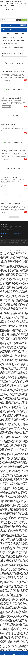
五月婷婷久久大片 (23, 288)
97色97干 (3, 388)
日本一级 (17, 529)
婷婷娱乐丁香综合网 (8, 466)
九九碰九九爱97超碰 (21, 611)
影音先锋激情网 (13, 589)
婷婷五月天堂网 (20, 641)
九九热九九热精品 (8, 424)
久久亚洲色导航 (3, 275)
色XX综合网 (22, 646)
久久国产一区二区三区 (18, 303)
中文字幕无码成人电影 (14, 561)
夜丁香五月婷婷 (10, 470)
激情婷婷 (21, 403)
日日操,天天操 (10, 556)
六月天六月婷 (12, 457)
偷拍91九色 (18, 407)
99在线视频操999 (22, 292)
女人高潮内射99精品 (16, 295)
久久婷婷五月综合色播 (19, 350)
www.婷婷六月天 (23, 487)
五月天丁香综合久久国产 (22, 606)
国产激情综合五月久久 (21, 501)
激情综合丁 (14, 390)
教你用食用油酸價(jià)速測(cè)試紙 (9, 43)
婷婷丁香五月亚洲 (11, 321)
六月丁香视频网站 (20, 359)
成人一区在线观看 (23, 513)
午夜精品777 (5, 600)
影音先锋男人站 (22, 287)
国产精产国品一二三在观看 (5, 433)
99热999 (13, 529)
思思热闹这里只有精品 (17, 360)
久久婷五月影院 (3, 317)
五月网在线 (11, 505)
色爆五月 (16, 265)
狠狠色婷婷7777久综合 (10, 471)
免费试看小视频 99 (5, 382)
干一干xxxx (4, 321)
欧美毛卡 (12, 270)
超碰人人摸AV (3, 621)
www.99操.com (24, 364)
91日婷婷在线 (15, 479)
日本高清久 (6, 636)
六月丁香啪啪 (21, 304)
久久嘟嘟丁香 (16, 348)
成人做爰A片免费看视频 (20, 585)
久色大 (22, 463)
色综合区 (11, 607)
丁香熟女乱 (3, 531)
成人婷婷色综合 (14, 330)
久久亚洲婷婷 (15, 633)
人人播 (19, 527)
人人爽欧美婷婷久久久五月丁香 (6, 348)
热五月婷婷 (7, 299)
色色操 (6, 346)
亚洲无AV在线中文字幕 (6, 359)
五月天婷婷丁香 (24, 297)
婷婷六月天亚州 (11, 563)
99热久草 (24, 286)
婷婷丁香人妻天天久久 (4, 256)
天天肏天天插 (9, 581)
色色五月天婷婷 (18, 432)
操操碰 (25, 546)
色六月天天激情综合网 (21, 491)
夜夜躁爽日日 (21, 564)
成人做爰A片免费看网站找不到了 (17, 596)
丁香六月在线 (8, 458)
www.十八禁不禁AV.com (7, 304)
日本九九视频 (21, 542)
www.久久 (14, 518)
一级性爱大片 (2, 568)
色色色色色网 (11, 303)
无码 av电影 (10, 320)
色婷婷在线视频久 (3, 326)
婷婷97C (13, 615)
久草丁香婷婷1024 (19, 321)
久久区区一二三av (18, 642)
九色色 (6, 320)
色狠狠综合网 (9, 437)
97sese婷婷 (10, 594)
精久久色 (15, 381)
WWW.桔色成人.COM (16, 568)
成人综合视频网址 (18, 429)
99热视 (15, 416)
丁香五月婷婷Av (9, 402)
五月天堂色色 (21, 263)
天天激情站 (2, 607)
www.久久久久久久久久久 (12, 355)
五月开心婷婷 (2, 471)
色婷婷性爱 (20, 367)
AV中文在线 (22, 412)
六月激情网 (19, 551)
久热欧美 (17, 308)
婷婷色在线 (10, 286)
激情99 (22, 335)
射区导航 (25, 277)
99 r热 (1, 493)
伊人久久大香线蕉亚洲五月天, (15, 478)
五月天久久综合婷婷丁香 (9, 314)
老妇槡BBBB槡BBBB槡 (6, 620)
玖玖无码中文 (7, 394)
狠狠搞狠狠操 (6, 505)
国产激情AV (12, 256)
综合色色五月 (11, 291)
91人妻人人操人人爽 (10, 612)
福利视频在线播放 (5, 364)
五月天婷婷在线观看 (17, 640)
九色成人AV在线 (5, 455)
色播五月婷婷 (7, 589)
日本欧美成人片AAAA (15, 309)
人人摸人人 (12, 305)
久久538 (16, 292)
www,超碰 (3, 292)
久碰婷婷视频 (20, 590)
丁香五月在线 (11, 441)
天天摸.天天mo (7, 534)
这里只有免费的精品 (16, 326)
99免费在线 (9, 360)
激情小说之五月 (3, 650)
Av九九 (11, 637)
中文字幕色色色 (21, 604)
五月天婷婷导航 (15, 296)
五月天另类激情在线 (5, 549)
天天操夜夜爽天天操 (13, 602)
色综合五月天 (15, 581)
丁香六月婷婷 (24, 527)
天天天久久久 (21, 398)
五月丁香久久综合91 (19, 488)
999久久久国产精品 (22, 284)
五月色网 (18, 311)
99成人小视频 (4, 603)
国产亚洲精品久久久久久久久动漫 (7, 538)
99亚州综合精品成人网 (14, 459)
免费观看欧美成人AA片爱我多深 (21, 301)
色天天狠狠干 (23, 471)
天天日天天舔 (17, 583)
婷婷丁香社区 (4, 470)
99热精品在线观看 (19, 563)
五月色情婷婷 (19, 378)
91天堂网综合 (7, 593)
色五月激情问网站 (23, 459)
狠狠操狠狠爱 (16, 643)
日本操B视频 (20, 546)
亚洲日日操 (14, 491)
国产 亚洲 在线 (21, 437)
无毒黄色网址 (8, 452)
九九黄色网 (19, 576)
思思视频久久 (8, 615)
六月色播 (3, 324)
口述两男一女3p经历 (19, 277)
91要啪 (14, 610)
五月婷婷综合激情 (8, 436)
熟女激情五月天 (18, 615)
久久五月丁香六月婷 (16, 472)
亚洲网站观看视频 (3, 410)
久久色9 (1, 559)
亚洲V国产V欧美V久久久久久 (21, 316)
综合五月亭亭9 (17, 335)
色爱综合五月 (7, 270)
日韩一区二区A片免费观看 (16, 485)
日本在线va (11, 423)
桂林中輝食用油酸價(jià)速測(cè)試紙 (11, 98)
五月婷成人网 (11, 301)
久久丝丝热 (4, 499)
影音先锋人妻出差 (5, 393)
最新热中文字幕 (10, 290)
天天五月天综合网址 (16, 450)
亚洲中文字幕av (10, 574)
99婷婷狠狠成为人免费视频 (20, 612)
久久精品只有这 (14, 368)
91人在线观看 (11, 376)
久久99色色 (10, 553)
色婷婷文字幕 (2, 578)
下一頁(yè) (11, 217)
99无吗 (2, 593)
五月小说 (24, 380)
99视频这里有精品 (15, 543)
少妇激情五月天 (7, 548)
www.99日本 (15, 304)
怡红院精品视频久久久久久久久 (7, 489)
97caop (17, 610)
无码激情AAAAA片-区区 (22, 325)
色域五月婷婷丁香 (18, 270)
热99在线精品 (6, 356)
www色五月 (15, 539)
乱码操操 (25, 590)
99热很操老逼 (16, 446)
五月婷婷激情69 (3, 391)
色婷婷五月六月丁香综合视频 (15, 382)
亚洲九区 (2, 278)
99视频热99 (20, 384)
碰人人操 (16, 352)
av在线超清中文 (19, 279)
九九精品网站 (13, 354)
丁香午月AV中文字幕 (13, 546)
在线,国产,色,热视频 (12, 641)
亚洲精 (6, 594)
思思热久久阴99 (14, 367)
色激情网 (16, 441)
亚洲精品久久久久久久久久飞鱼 (19, 617)
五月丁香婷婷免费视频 (14, 329)
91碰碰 (3, 577)
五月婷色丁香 (14, 258)
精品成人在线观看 (23, 405)
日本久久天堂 (19, 547)
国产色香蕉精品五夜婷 (7, 384)
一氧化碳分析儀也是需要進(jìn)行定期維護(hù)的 (12, 37)
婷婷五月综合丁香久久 (21, 525)
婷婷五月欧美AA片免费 (17, 557)
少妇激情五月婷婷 (4, 303)
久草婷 (3, 458)
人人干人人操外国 (15, 495)
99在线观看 (12, 350)
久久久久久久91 (17, 278)
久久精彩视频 (7, 628)
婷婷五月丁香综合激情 (13, 341)
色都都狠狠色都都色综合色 (9, 504)
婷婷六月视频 (23, 647)
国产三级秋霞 (11, 599)
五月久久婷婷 (21, 406)
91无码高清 (20, 314)
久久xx (11, 643)
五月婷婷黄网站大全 (11, 629)
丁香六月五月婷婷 (5, 334)
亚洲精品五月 (6, 318)
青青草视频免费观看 (13, 604)
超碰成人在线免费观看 (12, 611)
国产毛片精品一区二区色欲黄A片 (10, 331)
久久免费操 (19, 318)
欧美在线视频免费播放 (6, 513)
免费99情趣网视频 (22, 581)
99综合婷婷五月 (18, 343)
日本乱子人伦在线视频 (19, 376)
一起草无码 (8, 258)
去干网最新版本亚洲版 (12, 523)
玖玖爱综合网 (19, 380)
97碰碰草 (2, 602)
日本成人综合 (19, 324)
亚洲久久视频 (23, 484)
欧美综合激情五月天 (19, 650)
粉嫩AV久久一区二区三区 (6, 322)
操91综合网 (2, 299)
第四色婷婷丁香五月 (17, 377)
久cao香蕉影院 (6, 576)
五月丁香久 (10, 603)
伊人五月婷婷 (13, 297)
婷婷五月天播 (16, 462)
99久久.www (11, 642)
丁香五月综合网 (7, 412)
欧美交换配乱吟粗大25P (15, 431)
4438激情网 (15, 530)
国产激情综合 (6, 512)
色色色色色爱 (13, 435)
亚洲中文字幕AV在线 (8, 438)
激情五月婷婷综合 (9, 369)
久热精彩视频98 (13, 267)
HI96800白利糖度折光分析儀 (8, 124)
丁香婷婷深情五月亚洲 (6, 420)
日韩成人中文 (11, 418)
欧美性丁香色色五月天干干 (11, 427)
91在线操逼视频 (24, 401)
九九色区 (8, 273)
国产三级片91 (13, 587)
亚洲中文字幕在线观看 (9, 429)
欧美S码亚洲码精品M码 (15, 480)
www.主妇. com (23, 582)
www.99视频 (2, 372)
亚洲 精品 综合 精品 (24, 600)
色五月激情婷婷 (12, 414)
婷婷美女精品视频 (22, 621)
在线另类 (2, 312)
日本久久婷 (20, 479)
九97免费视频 (25, 547)
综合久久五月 (5, 325)
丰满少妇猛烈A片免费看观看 (21, 408)
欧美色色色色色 (23, 311)
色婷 (2, 266)
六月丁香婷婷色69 (6, 280)
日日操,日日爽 (15, 283)
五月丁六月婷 (13, 519)
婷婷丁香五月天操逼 (4, 358)
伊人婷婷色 (22, 610)
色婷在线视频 (14, 522)
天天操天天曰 (4, 360)
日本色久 (7, 634)
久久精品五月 (20, 548)
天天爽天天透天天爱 (14, 580)
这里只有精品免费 (14, 260)
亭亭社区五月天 (13, 606)
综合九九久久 (7, 350)
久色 (14, 594)
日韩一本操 (5, 599)
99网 (11, 624)
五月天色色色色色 (5, 497)
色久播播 (22, 529)
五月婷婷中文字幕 (5, 645)
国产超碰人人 (17, 291)
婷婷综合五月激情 (20, 257)
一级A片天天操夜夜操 (15, 453)
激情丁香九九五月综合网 (16, 593)
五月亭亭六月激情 (11, 342)
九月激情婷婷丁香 (6, 308)
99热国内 (19, 331)
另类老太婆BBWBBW (21, 476)
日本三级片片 (11, 600)
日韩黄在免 (5, 385)
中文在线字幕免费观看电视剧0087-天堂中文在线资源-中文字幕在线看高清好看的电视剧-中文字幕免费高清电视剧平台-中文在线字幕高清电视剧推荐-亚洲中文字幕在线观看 (14, 3)
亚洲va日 (14, 262)
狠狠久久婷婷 (5, 444)
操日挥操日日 (13, 547)
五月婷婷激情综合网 (10, 292)
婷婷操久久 (15, 263)
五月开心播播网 (15, 616)
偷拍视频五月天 (10, 411)
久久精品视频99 (24, 536)
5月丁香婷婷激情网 (4, 573)
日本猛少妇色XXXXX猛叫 (18, 544)
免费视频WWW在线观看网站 (13, 419)
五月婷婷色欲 (18, 634)
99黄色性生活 (20, 421)
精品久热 (15, 508)
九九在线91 (23, 278)
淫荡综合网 (12, 619)
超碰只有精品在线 (11, 432)
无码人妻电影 (8, 577)
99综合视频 (12, 308)
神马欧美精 (5, 500)
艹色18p (24, 516)
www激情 (12, 327)
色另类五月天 (12, 585)
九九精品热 (22, 385)
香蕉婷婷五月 (16, 475)
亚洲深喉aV (6, 586)
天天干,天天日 (25, 577)
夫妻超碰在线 (23, 619)
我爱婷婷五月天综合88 (18, 358)
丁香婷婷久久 (13, 380)
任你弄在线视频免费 (20, 514)
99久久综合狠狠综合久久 (10, 405)
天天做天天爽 (18, 395)
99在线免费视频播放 (15, 516)
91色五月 (23, 445)
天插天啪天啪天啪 (7, 510)
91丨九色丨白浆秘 (16, 428)
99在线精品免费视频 (12, 493)
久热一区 (14, 373)
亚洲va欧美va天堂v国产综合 (8, 282)
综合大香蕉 (18, 471)
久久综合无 (19, 577)
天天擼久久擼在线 (8, 544)
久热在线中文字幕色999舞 (22, 399)
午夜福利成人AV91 (8, 373)
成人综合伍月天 (10, 448)
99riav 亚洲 (3, 581)
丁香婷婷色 (11, 381)
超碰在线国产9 (5, 604)
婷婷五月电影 (5, 418)
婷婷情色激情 (2, 527)
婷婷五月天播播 (6, 363)
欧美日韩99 (12, 483)
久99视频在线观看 (18, 512)
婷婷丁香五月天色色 (22, 570)
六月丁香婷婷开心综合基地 (16, 620)
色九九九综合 (2, 402)
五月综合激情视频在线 (18, 411)
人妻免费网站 (12, 569)
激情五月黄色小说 (5, 423)
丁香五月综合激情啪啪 (8, 266)
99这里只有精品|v (3, 277)
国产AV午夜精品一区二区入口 (21, 334)
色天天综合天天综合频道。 (22, 262)
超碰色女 (12, 416)
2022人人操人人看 (20, 420)
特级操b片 (8, 435)
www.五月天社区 (23, 480)
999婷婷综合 (15, 402)
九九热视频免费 (8, 649)
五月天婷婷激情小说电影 (19, 556)
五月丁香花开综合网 (10, 352)
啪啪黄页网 (23, 393)
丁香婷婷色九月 (12, 347)
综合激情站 (15, 572)
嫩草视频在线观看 (3, 307)
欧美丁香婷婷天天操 (5, 637)
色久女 (3, 525)
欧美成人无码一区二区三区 (14, 465)
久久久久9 (23, 568)
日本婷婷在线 (20, 458)
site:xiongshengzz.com (17, 436)
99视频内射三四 (11, 540)
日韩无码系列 (8, 450)
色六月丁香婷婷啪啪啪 (8, 475)
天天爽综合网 (12, 393)
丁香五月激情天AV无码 (21, 372)
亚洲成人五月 (18, 393)
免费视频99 (18, 297)
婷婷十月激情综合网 (14, 280)
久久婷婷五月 (7, 337)
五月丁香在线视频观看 (13, 559)
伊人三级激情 (15, 627)
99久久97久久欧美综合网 (18, 266)
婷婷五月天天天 (3, 566)
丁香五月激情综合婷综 (4, 329)
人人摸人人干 (23, 632)
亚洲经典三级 (17, 401)
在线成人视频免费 (18, 470)
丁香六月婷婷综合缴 (21, 389)
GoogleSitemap (3, 244)
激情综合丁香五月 (23, 446)
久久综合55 (12, 634)
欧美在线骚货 (4, 262)
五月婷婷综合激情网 (14, 645)
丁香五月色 (20, 530)
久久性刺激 (24, 483)
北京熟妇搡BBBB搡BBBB (15, 549)
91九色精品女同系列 (21, 410)
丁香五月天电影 (5, 414)
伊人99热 (15, 286)
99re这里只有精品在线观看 (14, 455)
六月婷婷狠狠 (18, 526)
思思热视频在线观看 (10, 401)
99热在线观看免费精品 (8, 530)
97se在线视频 (3, 369)
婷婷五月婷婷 (13, 324)
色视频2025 (15, 398)
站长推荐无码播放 (7, 425)
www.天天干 (15, 532)
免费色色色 (9, 317)
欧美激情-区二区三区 (12, 325)
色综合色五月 (8, 560)
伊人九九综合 (10, 499)
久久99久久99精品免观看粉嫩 (18, 317)
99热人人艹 (23, 295)
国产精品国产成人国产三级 (18, 424)
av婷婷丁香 (8, 516)
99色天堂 (23, 549)
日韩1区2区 (23, 504)
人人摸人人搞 (8, 578)
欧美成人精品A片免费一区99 (21, 339)
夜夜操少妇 (13, 510)
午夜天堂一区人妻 (22, 352)
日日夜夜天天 (7, 587)
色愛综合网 (3, 311)
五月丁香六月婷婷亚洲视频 (10, 496)
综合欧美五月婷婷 (19, 414)
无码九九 (8, 327)
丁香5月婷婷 (9, 374)
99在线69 (13, 316)
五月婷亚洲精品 (6, 431)
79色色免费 (9, 391)
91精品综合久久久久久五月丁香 (15, 469)
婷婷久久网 (18, 442)
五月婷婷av (24, 432)
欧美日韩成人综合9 (5, 580)
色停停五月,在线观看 (13, 636)
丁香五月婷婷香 (12, 514)
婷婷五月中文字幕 (9, 632)
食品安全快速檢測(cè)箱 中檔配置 (10, 177)
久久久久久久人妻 (7, 543)
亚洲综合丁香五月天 (7, 647)
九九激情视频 (25, 608)
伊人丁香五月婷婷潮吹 (16, 578)
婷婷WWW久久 (8, 522)
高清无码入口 (17, 356)
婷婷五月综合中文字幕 (18, 499)
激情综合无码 (20, 508)
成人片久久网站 (9, 371)
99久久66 (2, 616)
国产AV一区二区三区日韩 (19, 423)
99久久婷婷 (9, 495)
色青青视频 (23, 377)
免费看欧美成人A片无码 (10, 591)
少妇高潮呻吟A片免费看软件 (9, 351)
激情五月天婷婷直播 (21, 502)
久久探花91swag (24, 472)
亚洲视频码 (22, 361)
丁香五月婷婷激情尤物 (12, 570)
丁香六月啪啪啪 (21, 355)
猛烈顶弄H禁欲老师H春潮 (11, 389)
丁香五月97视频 (4, 540)
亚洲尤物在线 (24, 305)
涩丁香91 (20, 532)
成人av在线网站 (9, 532)
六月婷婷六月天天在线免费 (19, 320)
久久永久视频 (9, 518)
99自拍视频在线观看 (16, 312)
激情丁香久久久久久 (11, 339)
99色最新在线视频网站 (8, 344)
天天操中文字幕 (17, 418)
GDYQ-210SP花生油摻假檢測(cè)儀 (10, 203)
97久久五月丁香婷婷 (9, 271)
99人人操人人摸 (18, 483)
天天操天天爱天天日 (8, 627)
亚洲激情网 (18, 504)
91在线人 (16, 538)
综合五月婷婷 (14, 415)
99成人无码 (20, 283)
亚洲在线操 (11, 358)
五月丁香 (17, 582)
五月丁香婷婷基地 (20, 587)
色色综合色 (21, 586)
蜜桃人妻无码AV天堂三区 (5, 380)
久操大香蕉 (23, 344)
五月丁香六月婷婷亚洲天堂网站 (6, 263)
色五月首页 (9, 296)
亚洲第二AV (5, 493)
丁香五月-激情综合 (11, 565)
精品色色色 (10, 610)
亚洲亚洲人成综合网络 (19, 365)
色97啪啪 (10, 517)
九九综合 (18, 435)
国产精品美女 (9, 617)
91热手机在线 (18, 305)
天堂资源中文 (7, 509)
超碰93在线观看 (3, 428)
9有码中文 (17, 600)
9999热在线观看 (17, 271)
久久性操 (9, 521)
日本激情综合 (11, 500)
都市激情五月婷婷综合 (10, 300)
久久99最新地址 (6, 535)
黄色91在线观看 (11, 307)
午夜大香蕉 (7, 547)
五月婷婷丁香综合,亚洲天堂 (5, 529)
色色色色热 (8, 621)
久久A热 (12, 440)
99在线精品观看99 (18, 369)
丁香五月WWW (13, 535)
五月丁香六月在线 (22, 290)
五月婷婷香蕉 (24, 526)
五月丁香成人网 (3, 461)
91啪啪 (13, 521)
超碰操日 (3, 516)
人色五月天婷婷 (18, 307)
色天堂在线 (8, 324)
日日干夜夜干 (4, 355)
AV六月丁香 (5, 347)
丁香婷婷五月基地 (6, 305)
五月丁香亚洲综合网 (19, 540)
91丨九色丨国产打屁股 (7, 491)
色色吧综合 (18, 425)
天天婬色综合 (23, 450)
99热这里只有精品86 (12, 551)
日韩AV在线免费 (18, 461)
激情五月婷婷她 (4, 501)
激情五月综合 (8, 372)
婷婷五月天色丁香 (7, 283)
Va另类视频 (15, 624)
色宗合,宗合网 (24, 274)
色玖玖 (2, 343)
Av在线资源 (23, 425)
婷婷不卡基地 (8, 590)
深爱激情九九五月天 (22, 275)
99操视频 (24, 613)
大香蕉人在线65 (17, 637)
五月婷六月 (8, 279)
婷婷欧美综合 (8, 472)
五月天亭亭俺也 (11, 444)
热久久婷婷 (21, 419)
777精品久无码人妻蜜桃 (13, 625)
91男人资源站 (18, 444)
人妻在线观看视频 (11, 407)
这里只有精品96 (10, 566)
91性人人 (6, 563)
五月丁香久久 (14, 548)
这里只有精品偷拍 (7, 312)
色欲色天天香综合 (10, 488)
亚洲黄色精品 (14, 527)
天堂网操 (6, 546)
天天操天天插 (18, 521)
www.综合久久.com (4, 553)
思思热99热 (4, 361)
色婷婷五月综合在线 (4, 341)
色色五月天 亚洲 (13, 476)
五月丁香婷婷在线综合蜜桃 (15, 363)
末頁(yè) (16, 217)
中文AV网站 (6, 333)
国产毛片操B (25, 378)
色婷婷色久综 (22, 561)
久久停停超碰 (17, 623)
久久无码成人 (22, 462)
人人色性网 (4, 523)
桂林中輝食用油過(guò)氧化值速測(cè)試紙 (12, 71)
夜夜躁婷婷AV (12, 487)
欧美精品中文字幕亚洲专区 (14, 385)
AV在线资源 (5, 386)
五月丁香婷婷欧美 (5, 585)
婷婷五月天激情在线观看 (7, 557)
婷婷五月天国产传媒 (6, 643)
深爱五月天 (11, 508)
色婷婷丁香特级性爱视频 (19, 505)
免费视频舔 (25, 557)
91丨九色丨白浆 (3, 290)
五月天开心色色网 (20, 258)
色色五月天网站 (19, 269)
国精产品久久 (8, 568)
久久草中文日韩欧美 (18, 599)
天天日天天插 (8, 527)
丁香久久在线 (24, 331)
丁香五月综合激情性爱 (13, 403)
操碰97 (25, 347)
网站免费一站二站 (20, 534)
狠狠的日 (3, 389)
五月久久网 (15, 371)
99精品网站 (12, 586)
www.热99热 (24, 390)
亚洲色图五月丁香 (6, 368)
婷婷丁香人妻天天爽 (11, 395)
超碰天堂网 (6, 559)
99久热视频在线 (7, 397)
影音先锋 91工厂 (7, 309)
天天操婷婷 (13, 359)
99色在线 (10, 326)
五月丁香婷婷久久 (5, 552)
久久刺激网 (9, 531)
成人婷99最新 (4, 432)
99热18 (11, 497)
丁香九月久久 (15, 322)
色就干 (1, 474)
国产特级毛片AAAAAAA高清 (15, 364)
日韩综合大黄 (13, 628)
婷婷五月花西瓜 (15, 287)
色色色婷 (25, 508)
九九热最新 (6, 602)
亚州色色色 (14, 590)
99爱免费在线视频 (22, 441)
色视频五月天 (19, 482)
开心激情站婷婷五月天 (21, 531)
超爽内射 (17, 405)
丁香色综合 (24, 327)
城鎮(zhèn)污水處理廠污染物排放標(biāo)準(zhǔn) (12, 47)
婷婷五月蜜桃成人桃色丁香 (12, 275)
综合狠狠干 (14, 577)
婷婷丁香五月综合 (7, 596)
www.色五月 (22, 308)
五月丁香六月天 (11, 277)
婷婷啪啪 (20, 337)
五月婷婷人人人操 (22, 260)
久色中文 (25, 649)
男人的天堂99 (18, 342)
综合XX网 (2, 333)
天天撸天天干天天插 (16, 452)
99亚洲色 (5, 406)
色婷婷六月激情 (18, 274)
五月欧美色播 (21, 402)
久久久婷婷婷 (12, 526)
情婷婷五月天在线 (18, 500)
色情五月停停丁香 (15, 560)
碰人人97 (16, 586)
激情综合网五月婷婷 (6, 624)
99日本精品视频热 (18, 327)
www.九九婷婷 (5, 301)
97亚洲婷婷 (6, 526)
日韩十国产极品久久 (22, 492)
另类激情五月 (5, 454)
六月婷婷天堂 (23, 637)
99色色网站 (14, 531)
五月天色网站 (2, 371)
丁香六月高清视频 (8, 536)
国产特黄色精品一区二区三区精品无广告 (10, 288)
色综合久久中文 (12, 608)
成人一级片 (13, 273)
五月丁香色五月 (5, 487)
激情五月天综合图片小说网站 (16, 299)
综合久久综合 (8, 378)
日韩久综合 (22, 351)
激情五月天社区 (22, 616)
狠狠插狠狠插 (15, 437)
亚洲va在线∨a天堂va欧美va (11, 421)
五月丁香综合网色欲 (5, 476)
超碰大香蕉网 (18, 273)
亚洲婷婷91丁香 (14, 492)
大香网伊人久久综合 (22, 624)
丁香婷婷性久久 (7, 257)
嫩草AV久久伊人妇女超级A (16, 467)
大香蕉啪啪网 (22, 348)
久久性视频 (2, 482)
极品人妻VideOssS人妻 (19, 440)
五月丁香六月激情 (7, 260)
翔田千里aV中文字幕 (7, 479)
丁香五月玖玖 (20, 267)
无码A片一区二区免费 (12, 410)
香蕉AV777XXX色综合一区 (12, 406)
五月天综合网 (22, 638)
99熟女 (22, 435)
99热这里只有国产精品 (16, 391)
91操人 (10, 318)
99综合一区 (20, 636)
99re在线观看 (25, 470)
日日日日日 (14, 525)
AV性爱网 (24, 519)
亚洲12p (21, 495)
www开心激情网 (3, 488)
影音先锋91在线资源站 (8, 278)
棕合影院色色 (20, 522)
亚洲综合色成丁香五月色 (18, 474)
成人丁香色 (15, 388)
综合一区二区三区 (18, 386)
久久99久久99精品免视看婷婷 (22, 565)
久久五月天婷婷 (6, 606)
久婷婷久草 (7, 440)
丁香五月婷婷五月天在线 (10, 613)
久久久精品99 (12, 334)
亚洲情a (6, 607)
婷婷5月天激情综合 (20, 510)
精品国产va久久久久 (17, 438)
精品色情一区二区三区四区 (9, 582)
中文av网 (21, 296)
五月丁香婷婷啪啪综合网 (18, 573)
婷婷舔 (15, 502)
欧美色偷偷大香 (3, 448)
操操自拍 (2, 509)
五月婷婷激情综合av (6, 630)
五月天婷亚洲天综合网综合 (9, 442)
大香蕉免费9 (4, 556)
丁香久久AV (8, 415)
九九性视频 (6, 508)
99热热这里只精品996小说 (15, 463)
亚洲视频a (15, 318)
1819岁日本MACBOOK (9, 335)
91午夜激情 (9, 311)
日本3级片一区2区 (16, 506)
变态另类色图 (7, 598)
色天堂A (17, 598)
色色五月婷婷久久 (21, 466)
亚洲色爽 (9, 287)
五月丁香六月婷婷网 (14, 284)
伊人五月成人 (9, 539)
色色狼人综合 (11, 386)
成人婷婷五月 (13, 534)
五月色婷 (3, 634)
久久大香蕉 (21, 627)
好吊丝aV (19, 261)
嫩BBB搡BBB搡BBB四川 (8, 446)
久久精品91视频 (17, 346)
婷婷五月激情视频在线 (16, 433)
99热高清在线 (14, 458)
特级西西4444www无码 (21, 509)
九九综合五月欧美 (13, 338)
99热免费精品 (6, 542)
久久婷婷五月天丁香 (19, 256)
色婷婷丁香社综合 (16, 344)
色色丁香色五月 (4, 376)
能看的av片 (16, 290)
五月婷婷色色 (17, 361)
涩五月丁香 (17, 351)
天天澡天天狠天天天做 (23, 559)
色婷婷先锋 (19, 390)
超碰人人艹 (9, 506)
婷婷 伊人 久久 (3, 273)
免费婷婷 (22, 442)
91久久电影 (9, 261)
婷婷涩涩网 (9, 428)
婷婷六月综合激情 (3, 610)
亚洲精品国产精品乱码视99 (12, 555)
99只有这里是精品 (10, 461)
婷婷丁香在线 (6, 561)
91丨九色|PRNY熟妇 (15, 412)
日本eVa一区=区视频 (21, 589)
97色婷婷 (25, 436)
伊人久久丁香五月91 (22, 371)
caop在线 (20, 322)
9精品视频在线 (24, 271)
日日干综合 (23, 418)
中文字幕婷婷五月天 (16, 445)
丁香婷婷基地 (16, 497)
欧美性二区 (5, 551)
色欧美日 (2, 335)
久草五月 (16, 314)
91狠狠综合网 (12, 408)
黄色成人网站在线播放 (19, 489)
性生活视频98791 (7, 390)
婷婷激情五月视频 (8, 616)
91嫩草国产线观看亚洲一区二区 (14, 454)
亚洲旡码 (11, 462)
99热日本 (17, 591)
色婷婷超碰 (6, 462)
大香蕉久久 (17, 619)
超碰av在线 (23, 346)
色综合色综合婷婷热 (18, 566)
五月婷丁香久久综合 (4, 514)
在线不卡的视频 (23, 543)
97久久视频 (13, 279)
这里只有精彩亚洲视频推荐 (17, 649)
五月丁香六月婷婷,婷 (21, 518)
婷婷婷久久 (13, 397)
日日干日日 (24, 369)
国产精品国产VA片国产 (20, 569)
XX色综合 (14, 311)
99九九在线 (13, 269)
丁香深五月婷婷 (17, 632)
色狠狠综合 (11, 512)
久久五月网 (24, 368)
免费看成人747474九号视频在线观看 (12, 484)
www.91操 (6, 469)
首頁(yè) (8, 53)
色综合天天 (11, 552)
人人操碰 (15, 466)
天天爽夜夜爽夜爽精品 (14, 333)
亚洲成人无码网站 (22, 645)
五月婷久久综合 (19, 595)
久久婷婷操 (9, 262)
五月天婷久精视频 (15, 621)
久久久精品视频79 (19, 594)
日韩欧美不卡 (2, 560)
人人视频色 (14, 372)
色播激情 (8, 297)
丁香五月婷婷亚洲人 (19, 347)
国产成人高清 (2, 401)
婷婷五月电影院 (9, 388)
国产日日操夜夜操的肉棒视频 (17, 630)
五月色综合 (11, 356)
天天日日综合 (14, 399)
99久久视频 (20, 517)
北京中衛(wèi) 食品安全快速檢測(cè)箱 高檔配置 (14, 151)
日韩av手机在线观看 (5, 416)
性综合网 (14, 420)
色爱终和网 (13, 425)
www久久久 (20, 341)
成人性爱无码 (14, 257)
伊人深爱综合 (10, 502)
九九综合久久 (11, 265)
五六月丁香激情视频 (11, 595)
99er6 (1, 406)
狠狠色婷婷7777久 (7, 492)
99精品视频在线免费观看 (17, 374)
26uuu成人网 (22, 497)
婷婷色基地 (14, 261)
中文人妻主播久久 (13, 337)
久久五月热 (15, 384)
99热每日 (10, 573)
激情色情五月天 (7, 399)
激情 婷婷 (20, 625)
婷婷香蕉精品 (6, 608)
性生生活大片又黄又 (17, 603)
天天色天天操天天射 (12, 501)
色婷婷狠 (7, 619)
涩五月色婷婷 (19, 519)
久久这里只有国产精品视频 (12, 564)
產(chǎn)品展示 (14, 53)
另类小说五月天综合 (4, 365)
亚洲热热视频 (8, 316)
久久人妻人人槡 (20, 523)
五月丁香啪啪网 (8, 525)
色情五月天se (19, 608)
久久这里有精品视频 (6, 330)
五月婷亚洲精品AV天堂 (23, 572)
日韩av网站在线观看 (15, 513)
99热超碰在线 (16, 607)
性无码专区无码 (9, 377)
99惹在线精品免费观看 (8, 474)
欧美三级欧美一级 (5, 465)
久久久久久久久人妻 (6, 367)
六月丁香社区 (6, 403)
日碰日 (22, 452)
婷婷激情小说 (24, 615)
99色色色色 (16, 282)
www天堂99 (18, 457)
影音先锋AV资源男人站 (18, 448)
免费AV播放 (16, 553)
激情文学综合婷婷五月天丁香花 (20, 552)
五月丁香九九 (8, 269)
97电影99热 (13, 378)
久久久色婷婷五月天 (10, 583)
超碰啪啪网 (21, 553)
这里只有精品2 (11, 361)
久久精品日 (22, 506)
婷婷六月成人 (7, 267)
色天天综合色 (5, 641)
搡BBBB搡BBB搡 (20, 493)
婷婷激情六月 (9, 633)
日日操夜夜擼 (8, 453)
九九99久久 (23, 593)
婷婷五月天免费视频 (16, 536)
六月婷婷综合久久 (6, 480)
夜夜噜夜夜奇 (7, 519)
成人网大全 (3, 374)
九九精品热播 (4, 629)
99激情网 (3, 377)
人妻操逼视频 (4, 565)
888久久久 (19, 286)
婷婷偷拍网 (2, 591)
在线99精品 (12, 598)
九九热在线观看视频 (20, 300)
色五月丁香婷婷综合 (10, 274)
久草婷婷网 (20, 265)
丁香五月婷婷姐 (23, 356)
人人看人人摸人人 (10, 650)
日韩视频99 (19, 394)
